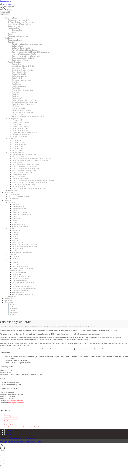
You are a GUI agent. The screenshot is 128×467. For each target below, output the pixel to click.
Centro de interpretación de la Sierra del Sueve (26, 168)
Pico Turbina (16, 88)
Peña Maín (15, 92)
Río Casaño (15, 106)
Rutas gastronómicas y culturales (22, 268)
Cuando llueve (9, 423)
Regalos (14, 250)
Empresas (8, 200)
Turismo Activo (13, 190)
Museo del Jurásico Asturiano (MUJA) (24, 54)
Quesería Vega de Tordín (20, 60)
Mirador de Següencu (19, 86)
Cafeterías (15, 262)
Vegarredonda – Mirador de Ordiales (23, 66)
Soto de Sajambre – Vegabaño (21, 110)
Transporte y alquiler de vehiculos (22, 294)
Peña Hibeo (15, 82)
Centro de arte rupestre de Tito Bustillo (24, 166)
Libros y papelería (17, 242)
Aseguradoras (16, 274)
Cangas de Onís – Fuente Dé (21, 122)
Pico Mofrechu (16, 84)
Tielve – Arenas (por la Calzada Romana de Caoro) (28, 116)
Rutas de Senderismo (14, 62)
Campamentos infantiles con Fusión (23, 58)
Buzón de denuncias (14, 194)
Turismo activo (12, 296)
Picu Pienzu (16, 96)
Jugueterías (15, 240)
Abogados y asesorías (19, 272)
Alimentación (16, 230)
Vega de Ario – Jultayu (19, 68)
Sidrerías (15, 258)
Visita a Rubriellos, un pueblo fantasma (24, 102)
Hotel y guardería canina (20, 280)
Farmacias (15, 236)
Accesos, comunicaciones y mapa (18, 36)
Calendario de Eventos (15, 40)
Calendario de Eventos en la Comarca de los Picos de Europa (24, 427)
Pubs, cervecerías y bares (20, 266)
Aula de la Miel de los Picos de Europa (24, 50)
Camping (15, 210)
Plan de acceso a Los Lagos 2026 (18, 20)
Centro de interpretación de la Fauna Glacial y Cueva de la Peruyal (33, 180)
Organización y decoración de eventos (24, 288)
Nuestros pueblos (13, 28)
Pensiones (15, 222)
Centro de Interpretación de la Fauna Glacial (26, 56)
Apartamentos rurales (18, 206)
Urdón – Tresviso (17, 114)
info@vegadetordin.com (15, 401)
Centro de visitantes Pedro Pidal (22, 172)
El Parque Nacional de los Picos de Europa (21, 22)
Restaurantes (16, 256)
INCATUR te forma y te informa (18, 196)
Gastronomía (12, 254)
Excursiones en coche (15, 118)
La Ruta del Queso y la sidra (21, 48)
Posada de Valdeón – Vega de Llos (23, 104)
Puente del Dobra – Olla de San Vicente (24, 100)
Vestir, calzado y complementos (22, 252)
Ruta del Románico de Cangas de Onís (24, 132)
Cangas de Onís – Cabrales (20, 126)
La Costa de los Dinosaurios (21, 134)
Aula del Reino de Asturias (20, 178)
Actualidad (8, 300)
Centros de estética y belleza (21, 290)
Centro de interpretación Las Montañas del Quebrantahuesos (31, 52)
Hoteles (14, 216)
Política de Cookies (29, 438)
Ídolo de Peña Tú (17, 150)
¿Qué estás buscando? (7, 6)
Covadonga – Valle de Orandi (21, 80)
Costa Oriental (16, 124)
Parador (14, 220)
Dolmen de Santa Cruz (19, 174)
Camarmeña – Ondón (19, 74)
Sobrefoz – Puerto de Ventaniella (22, 112)
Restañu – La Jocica (18, 108)
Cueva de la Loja (17, 148)
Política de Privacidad (15, 438)
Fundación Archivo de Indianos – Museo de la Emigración (30, 160)
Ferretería (15, 238)
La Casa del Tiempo (18, 186)
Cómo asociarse (13, 198)
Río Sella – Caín (17, 120)
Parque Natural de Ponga (20, 128)
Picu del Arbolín (17, 98)
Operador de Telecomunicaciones (22, 286)
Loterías (14, 284)
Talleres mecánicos (18, 292)
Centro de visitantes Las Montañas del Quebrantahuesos (29, 182)
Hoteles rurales (16, 218)
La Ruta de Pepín (17, 46)
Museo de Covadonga (19, 176)
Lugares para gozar (14, 26)
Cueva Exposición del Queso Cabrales (24, 184)
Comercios (11, 228)
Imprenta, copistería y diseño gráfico (23, 282)
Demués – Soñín (17, 78)
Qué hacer (8, 38)
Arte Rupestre (12, 138)
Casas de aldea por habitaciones (22, 214)
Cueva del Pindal (17, 146)
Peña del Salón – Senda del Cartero (23, 90)
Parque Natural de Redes (20, 130)
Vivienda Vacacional (18, 224)
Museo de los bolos (18, 156)
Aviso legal (3, 438)
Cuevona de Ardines (18, 142)
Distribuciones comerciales (20, 278)
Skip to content (5, 1)
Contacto (39, 442)
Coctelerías (15, 264)
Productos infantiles (18, 248)
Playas (10, 34)
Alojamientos (12, 202)
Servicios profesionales (15, 270)
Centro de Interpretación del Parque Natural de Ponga (29, 188)
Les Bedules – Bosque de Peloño (22, 70)
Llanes (14, 32)
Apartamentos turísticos (19, 208)
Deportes (15, 234)
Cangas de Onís (17, 30)
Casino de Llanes (17, 162)
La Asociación (9, 192)
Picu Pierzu (15, 94)
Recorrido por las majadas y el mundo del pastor (27, 44)
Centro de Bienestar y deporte (21, 276)
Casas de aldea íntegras (19, 212)
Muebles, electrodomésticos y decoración (25, 244)
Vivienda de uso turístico (20, 226)
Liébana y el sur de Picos (20, 136)
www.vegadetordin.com (16, 403)
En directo (8, 298)
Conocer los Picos (11, 18)
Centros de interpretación (16, 152)
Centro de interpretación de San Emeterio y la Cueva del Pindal (32, 158)
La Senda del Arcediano (19, 76)
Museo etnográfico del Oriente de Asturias (25, 164)
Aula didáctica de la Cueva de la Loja (24, 154)
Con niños (11, 42)
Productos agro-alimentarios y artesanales (25, 246)
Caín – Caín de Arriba (19, 72)
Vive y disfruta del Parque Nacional (19, 24)
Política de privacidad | (16, 442)
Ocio (9, 260)
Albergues (15, 204)
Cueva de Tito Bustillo (19, 144)
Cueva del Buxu (17, 140)
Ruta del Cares (16, 64)
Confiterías (15, 232)
